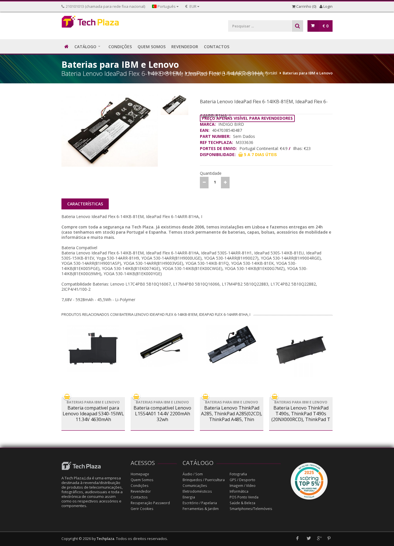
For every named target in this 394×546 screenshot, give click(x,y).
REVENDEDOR (184, 46)
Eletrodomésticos (197, 491)
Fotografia (238, 474)
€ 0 (325, 26)
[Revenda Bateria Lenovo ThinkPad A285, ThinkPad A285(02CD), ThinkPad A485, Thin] (231, 344)
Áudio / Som (193, 474)
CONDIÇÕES (120, 46)
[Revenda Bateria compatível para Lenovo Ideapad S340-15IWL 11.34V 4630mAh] (93, 348)
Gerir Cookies (142, 508)
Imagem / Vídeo (243, 485)
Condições (140, 485)
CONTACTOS (216, 46)
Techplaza (105, 538)
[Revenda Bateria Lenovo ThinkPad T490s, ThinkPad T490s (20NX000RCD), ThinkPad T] (301, 351)
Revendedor (141, 491)
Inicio (152, 73)
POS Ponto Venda (244, 497)
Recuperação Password (150, 503)
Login (327, 6)
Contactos (139, 497)
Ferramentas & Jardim (201, 508)
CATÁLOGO (85, 46)
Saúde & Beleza (242, 503)
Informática (173, 73)
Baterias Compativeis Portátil (252, 73)
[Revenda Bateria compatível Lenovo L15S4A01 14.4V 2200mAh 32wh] (162, 346)
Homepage (140, 474)
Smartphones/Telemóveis (251, 508)
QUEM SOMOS (152, 46)
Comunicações (195, 485)
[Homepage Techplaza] (93, 23)
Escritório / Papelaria (200, 503)
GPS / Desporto (242, 480)
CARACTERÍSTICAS (85, 204)
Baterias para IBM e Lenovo (308, 73)
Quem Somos (142, 480)
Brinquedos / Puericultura (204, 480)
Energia (189, 497)
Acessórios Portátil (205, 73)
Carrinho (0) (305, 6)
